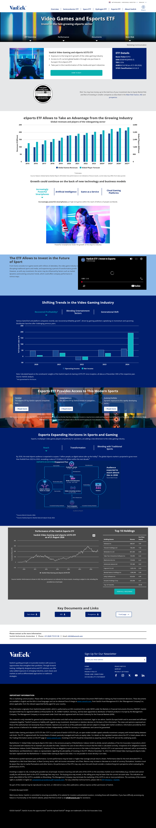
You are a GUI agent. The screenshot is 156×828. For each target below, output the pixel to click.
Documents (97, 37)
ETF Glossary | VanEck (110, 780)
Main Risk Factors (132, 95)
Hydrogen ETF (101, 9)
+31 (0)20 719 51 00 (51, 636)
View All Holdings (124, 591)
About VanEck (130, 9)
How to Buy (76, 73)
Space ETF (87, 9)
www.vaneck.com (84, 701)
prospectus (113, 97)
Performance (63, 37)
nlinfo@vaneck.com (75, 636)
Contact (88, 669)
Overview (55, 9)
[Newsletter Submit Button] (144, 659)
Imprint (118, 669)
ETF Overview (30, 37)
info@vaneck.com (73, 798)
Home (87, 666)
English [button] (142, 2)
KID (141, 95)
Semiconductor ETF (71, 9)
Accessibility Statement (95, 677)
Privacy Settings (122, 672)
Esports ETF (116, 9)
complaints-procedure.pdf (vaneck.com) (48, 780)
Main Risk (130, 37)
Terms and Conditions (94, 674)
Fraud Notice (120, 666)
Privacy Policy (91, 672)
